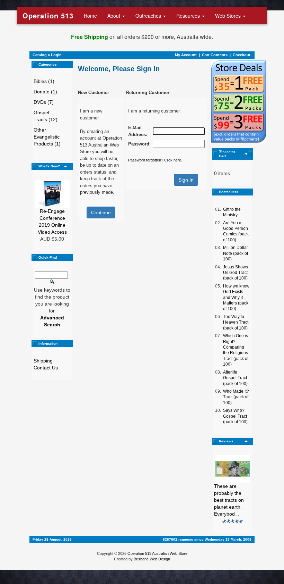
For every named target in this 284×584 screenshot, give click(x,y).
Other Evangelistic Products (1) (47, 137)
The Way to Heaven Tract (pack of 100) (235, 322)
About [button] (114, 15)
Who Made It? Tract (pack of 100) (236, 397)
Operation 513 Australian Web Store (157, 553)
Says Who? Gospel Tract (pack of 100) (235, 416)
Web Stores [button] (228, 15)
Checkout (241, 55)
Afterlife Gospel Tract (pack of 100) (235, 378)
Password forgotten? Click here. (155, 160)
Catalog (40, 55)
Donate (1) (45, 91)
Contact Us (46, 367)
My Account (186, 55)
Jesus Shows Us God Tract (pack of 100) (235, 273)
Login (56, 55)
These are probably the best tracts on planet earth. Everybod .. (229, 500)
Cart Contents (215, 55)
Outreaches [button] (148, 15)
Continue (101, 212)
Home (90, 15)
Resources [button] (188, 15)
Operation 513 (48, 15)
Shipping (43, 361)
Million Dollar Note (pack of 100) (235, 253)
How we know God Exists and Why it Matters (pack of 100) (236, 297)
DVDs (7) (44, 102)
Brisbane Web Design (152, 559)
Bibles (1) (44, 81)
